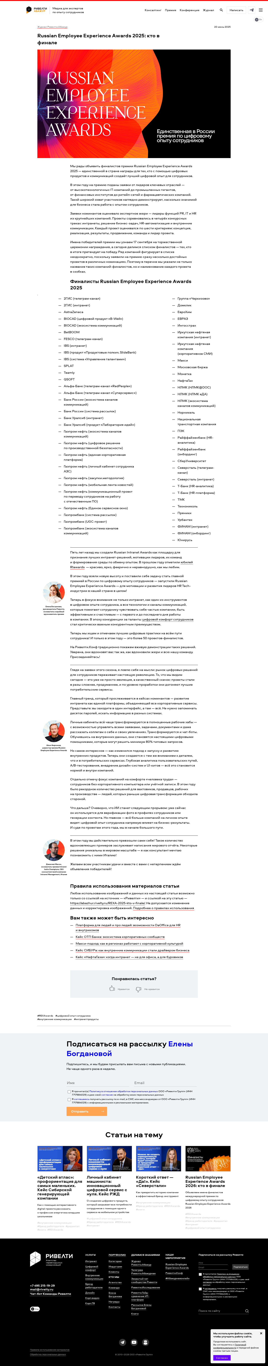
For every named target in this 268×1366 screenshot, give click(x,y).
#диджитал (72, 1226)
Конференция (189, 10)
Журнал (208, 10)
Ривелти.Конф (174, 1273)
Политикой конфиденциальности (229, 1346)
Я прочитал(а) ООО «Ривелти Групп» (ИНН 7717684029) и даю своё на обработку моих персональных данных (132, 1092)
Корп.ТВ (90, 1303)
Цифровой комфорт (91, 1268)
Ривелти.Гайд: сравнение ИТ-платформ (140, 1296)
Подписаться (240, 1266)
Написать (236, 10)
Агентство (115, 1282)
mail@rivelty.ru (41, 1289)
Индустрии (115, 1266)
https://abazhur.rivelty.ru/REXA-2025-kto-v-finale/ (107, 903)
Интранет (91, 1261)
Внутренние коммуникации (94, 1276)
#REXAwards (55, 1229)
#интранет (93, 1225)
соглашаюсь (81, 1099)
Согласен (222, 1357)
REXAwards (45, 1015)
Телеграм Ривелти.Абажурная (143, 1271)
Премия (170, 10)
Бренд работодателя (93, 1285)
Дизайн (90, 1292)
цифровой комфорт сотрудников (167, 619)
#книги (41, 1229)
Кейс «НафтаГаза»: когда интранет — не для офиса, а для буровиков (129, 957)
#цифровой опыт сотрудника (104, 1218)
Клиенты (114, 1271)
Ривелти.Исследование (145, 1287)
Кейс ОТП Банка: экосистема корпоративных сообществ (120, 936)
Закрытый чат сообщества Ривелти (144, 1280)
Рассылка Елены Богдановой (141, 1306)
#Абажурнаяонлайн (177, 1278)
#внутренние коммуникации (54, 1222)
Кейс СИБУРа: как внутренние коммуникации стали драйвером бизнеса (132, 950)
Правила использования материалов (49, 1349)
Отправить (79, 1111)
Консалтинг (153, 10)
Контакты (114, 1306)
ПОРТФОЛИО (117, 1255)
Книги (135, 1313)
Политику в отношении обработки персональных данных (123, 1091)
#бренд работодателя (50, 1226)
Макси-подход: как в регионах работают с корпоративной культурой (129, 943)
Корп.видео (92, 1298)
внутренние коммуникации (54, 1019)
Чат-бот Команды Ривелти (50, 1294)
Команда (114, 1287)
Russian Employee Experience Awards (177, 1265)
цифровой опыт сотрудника (73, 1015)
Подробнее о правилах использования (163, 908)
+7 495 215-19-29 (42, 1285)
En (260, 19)
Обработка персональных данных (48, 1354)
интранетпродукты (86, 1019)
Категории (115, 1261)
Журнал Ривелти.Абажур (52, 26)
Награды (114, 1301)
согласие (107, 1094)
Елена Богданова (115, 1294)
